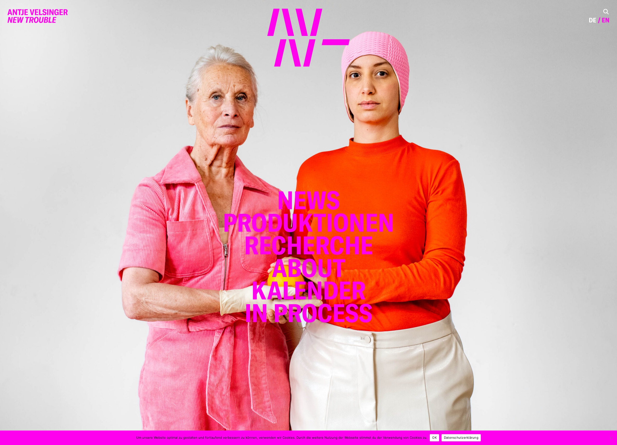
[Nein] (611, 437)
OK (434, 437)
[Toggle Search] (606, 11)
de (592, 20)
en (606, 20)
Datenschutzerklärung (461, 437)
